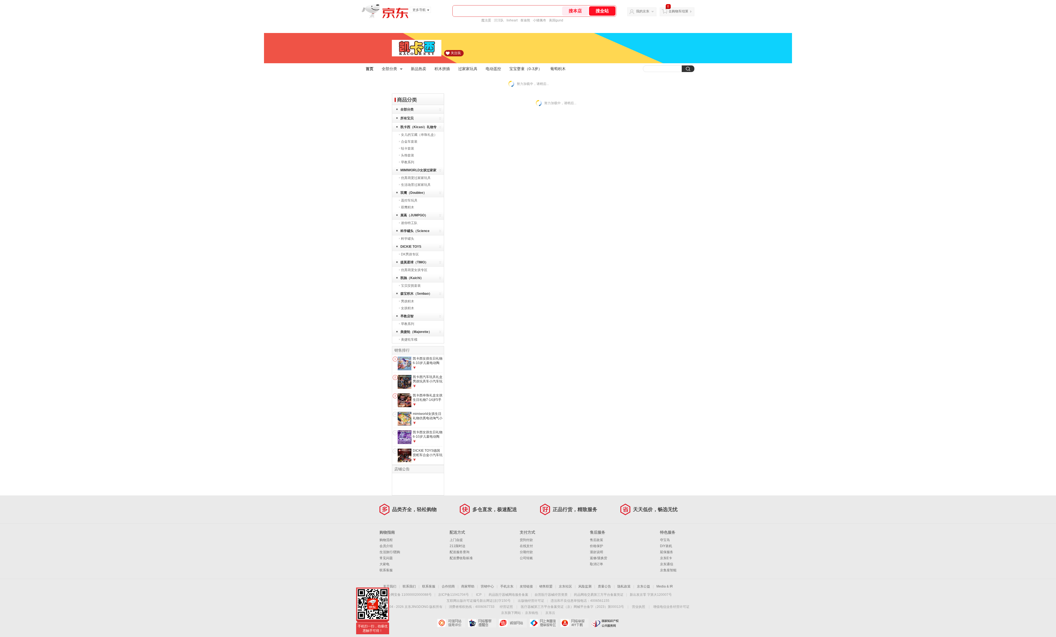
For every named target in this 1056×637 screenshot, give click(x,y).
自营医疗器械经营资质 (551, 595)
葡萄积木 (558, 69)
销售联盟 (545, 586)
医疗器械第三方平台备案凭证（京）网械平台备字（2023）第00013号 (572, 607)
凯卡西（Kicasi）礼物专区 (418, 128)
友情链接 (526, 586)
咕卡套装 (407, 148)
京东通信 (666, 564)
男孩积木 (407, 301)
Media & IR (664, 586)
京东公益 (643, 586)
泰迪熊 (525, 20)
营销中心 (487, 586)
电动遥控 (493, 69)
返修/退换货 (598, 558)
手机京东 (506, 586)
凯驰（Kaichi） (412, 278)
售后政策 (596, 540)
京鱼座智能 (668, 570)
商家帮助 (467, 586)
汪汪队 (499, 20)
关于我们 (389, 586)
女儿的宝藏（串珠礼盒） (419, 135)
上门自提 (456, 540)
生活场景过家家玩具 (416, 185)
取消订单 (596, 564)
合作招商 (448, 586)
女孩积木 (407, 308)
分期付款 (526, 552)
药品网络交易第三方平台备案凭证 (598, 595)
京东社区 (565, 586)
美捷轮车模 (409, 339)
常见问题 (386, 558)
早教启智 (407, 316)
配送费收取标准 (461, 558)
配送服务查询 (459, 552)
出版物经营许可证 (531, 601)
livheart (512, 20)
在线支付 (526, 546)
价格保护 (596, 546)
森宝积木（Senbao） (416, 294)
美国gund (556, 20)
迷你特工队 (409, 223)
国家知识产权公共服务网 (605, 623)
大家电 (384, 564)
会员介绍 (386, 546)
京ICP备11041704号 (453, 595)
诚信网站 (513, 623)
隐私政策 (624, 586)
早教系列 (407, 162)
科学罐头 (407, 239)
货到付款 (526, 540)
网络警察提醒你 (482, 623)
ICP (479, 595)
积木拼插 (442, 69)
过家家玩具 (467, 69)
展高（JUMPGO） (414, 215)
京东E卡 (666, 558)
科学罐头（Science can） (415, 232)
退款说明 (596, 552)
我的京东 (642, 11)
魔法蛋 (486, 20)
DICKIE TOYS (410, 247)
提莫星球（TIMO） (414, 262)
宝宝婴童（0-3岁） (525, 69)
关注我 (456, 53)
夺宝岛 (665, 540)
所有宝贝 (407, 118)
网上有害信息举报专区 (543, 623)
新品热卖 (418, 69)
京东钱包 (531, 613)
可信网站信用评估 (451, 623)
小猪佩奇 (539, 20)
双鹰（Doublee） (413, 193)
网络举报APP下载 (574, 623)
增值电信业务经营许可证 (671, 607)
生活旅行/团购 (390, 552)
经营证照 (506, 607)
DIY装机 (666, 546)
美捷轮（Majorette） (416, 332)
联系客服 (386, 570)
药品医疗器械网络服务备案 (508, 595)
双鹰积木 (407, 207)
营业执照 (638, 607)
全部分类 (389, 69)
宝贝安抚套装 (411, 286)
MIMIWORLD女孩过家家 (418, 170)
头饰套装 (407, 155)
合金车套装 (409, 142)
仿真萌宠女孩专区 (414, 270)
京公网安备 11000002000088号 (408, 595)
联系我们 (409, 586)
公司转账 (526, 558)
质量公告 (604, 586)
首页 (369, 69)
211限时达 (457, 546)
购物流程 (386, 540)
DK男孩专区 (410, 254)
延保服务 (666, 552)
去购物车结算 (678, 11)
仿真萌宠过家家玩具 (416, 178)
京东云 (550, 613)
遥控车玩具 (409, 200)
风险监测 (585, 586)
